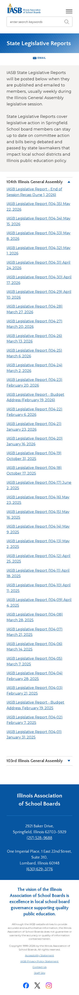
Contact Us (40, 967)
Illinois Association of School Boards (39, 800)
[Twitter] (37, 985)
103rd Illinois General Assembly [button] (35, 761)
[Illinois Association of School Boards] (26, 8)
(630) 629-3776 (39, 869)
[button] (69, 11)
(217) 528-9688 (39, 838)
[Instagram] (48, 985)
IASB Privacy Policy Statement (39, 961)
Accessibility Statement (39, 955)
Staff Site (45, 973)
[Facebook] (25, 985)
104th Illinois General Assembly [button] (35, 182)
